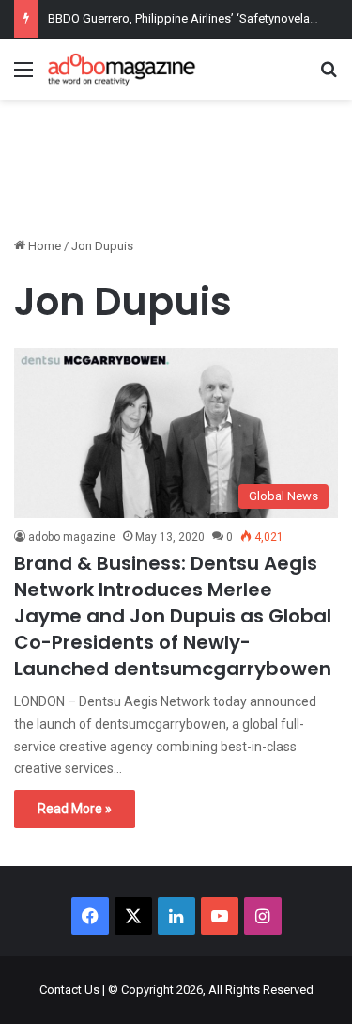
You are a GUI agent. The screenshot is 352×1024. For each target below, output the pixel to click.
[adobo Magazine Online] (122, 69)
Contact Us (69, 990)
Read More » (75, 808)
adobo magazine (71, 537)
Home (43, 246)
